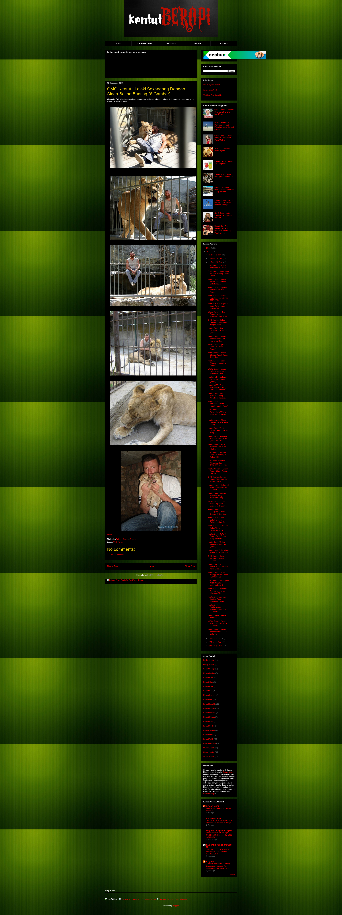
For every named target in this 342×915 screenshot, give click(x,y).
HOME (118, 43)
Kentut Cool (208, 678)
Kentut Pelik (208, 721)
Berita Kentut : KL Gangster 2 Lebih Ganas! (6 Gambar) (217, 511)
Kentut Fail (207, 691)
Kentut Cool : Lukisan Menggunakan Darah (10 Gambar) (218, 574)
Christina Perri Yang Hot (212, 95)
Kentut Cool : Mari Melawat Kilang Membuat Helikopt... (217, 395)
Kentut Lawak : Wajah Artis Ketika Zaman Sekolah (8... (217, 281)
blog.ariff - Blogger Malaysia (219, 830)
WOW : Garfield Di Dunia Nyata (222, 149)
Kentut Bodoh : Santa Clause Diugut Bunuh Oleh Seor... (218, 355)
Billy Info (210, 861)
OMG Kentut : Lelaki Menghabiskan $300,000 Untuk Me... (218, 463)
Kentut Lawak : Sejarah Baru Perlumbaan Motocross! (218, 306)
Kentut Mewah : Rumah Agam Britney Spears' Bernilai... (218, 471)
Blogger (175, 906)
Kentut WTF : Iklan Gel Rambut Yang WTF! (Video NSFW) (217, 438)
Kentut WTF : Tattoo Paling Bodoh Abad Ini (223, 175)
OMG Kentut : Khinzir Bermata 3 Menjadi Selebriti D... (217, 454)
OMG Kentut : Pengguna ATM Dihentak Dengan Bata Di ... (218, 582)
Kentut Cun (208, 682)
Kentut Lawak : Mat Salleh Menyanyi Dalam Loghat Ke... (217, 520)
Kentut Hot (207, 699)
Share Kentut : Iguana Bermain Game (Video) (217, 346)
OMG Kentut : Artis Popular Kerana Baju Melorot (223, 215)
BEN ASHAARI (212, 806)
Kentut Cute (208, 686)
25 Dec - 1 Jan (215, 255)
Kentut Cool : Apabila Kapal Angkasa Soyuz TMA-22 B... (218, 298)
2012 (208, 248)
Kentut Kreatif (209, 704)
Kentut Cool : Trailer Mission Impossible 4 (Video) (218, 363)
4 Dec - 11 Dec (215, 638)
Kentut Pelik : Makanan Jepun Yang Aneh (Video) (218, 379)
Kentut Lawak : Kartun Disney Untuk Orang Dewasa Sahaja (223, 202)
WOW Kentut (208, 756)
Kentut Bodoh (209, 673)
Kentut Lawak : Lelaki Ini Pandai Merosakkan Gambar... (218, 487)
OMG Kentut (118, 542)
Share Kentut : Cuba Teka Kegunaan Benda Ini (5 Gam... (217, 503)
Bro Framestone (213, 818)
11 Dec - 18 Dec (216, 262)
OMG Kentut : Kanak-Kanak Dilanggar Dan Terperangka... (218, 479)
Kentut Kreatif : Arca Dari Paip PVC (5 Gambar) (218, 551)
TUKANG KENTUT (145, 43)
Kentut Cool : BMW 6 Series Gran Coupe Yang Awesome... (217, 536)
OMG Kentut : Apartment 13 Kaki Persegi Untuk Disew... (218, 273)
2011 (208, 252)
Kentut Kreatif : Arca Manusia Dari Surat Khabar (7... (217, 446)
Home (151, 566)
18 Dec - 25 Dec (216, 258)
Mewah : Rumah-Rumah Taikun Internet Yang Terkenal (224, 189)
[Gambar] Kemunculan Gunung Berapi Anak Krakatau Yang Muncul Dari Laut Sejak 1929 (218, 866)
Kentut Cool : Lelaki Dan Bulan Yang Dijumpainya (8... (218, 528)
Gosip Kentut (208, 664)
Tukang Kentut (122, 539)
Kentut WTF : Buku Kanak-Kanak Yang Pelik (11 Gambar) (217, 387)
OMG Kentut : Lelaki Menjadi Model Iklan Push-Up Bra (223, 137)
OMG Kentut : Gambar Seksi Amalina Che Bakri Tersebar (224, 112)
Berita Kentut (208, 660)
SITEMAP (223, 43)
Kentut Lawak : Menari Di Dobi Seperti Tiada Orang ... (218, 422)
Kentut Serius (209, 730)
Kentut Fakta (208, 695)
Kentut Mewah (209, 713)
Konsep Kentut (209, 743)
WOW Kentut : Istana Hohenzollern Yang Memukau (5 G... (217, 371)
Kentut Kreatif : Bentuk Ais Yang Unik (223, 162)
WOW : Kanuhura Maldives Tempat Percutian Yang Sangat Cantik (224, 126)
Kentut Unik (208, 734)
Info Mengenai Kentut (211, 84)
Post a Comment (117, 555)
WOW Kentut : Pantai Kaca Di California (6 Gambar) (217, 623)
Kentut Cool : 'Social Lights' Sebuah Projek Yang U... (218, 430)
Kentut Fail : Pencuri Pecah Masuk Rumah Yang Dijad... (218, 566)
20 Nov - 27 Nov (216, 646)
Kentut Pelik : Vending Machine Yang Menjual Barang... (217, 495)
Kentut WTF (208, 739)
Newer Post (112, 566)
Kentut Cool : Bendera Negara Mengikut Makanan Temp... (217, 591)
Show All (232, 874)
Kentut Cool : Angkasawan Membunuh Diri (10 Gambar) (217, 608)
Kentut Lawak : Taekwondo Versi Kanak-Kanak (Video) (218, 403)
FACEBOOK (171, 43)
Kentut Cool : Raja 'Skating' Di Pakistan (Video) (217, 330)
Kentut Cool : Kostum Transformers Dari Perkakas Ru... (217, 338)
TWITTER (197, 43)
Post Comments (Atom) (156, 575)
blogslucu (109, 534)
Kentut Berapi (209, 669)
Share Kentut (208, 752)
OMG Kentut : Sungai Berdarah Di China (217, 266)
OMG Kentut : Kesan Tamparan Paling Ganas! (217, 558)
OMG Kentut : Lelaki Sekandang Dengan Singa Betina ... (217, 322)
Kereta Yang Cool (210, 89)
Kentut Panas (209, 717)
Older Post (190, 566)
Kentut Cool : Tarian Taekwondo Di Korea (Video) (218, 544)
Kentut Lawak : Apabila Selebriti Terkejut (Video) (217, 289)
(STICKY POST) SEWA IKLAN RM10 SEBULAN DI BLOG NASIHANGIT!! (218, 851)
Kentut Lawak (209, 708)
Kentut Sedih (208, 726)
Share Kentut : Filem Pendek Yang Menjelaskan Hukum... (218, 314)
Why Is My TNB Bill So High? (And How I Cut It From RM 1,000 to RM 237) (219, 835)
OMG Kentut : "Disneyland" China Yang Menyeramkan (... (217, 413)
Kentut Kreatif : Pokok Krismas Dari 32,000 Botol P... (217, 631)
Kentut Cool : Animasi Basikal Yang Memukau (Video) (217, 599)
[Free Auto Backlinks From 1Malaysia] (172, 899)
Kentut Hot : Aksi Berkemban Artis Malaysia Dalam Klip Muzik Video (223, 229)
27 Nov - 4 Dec (215, 642)
